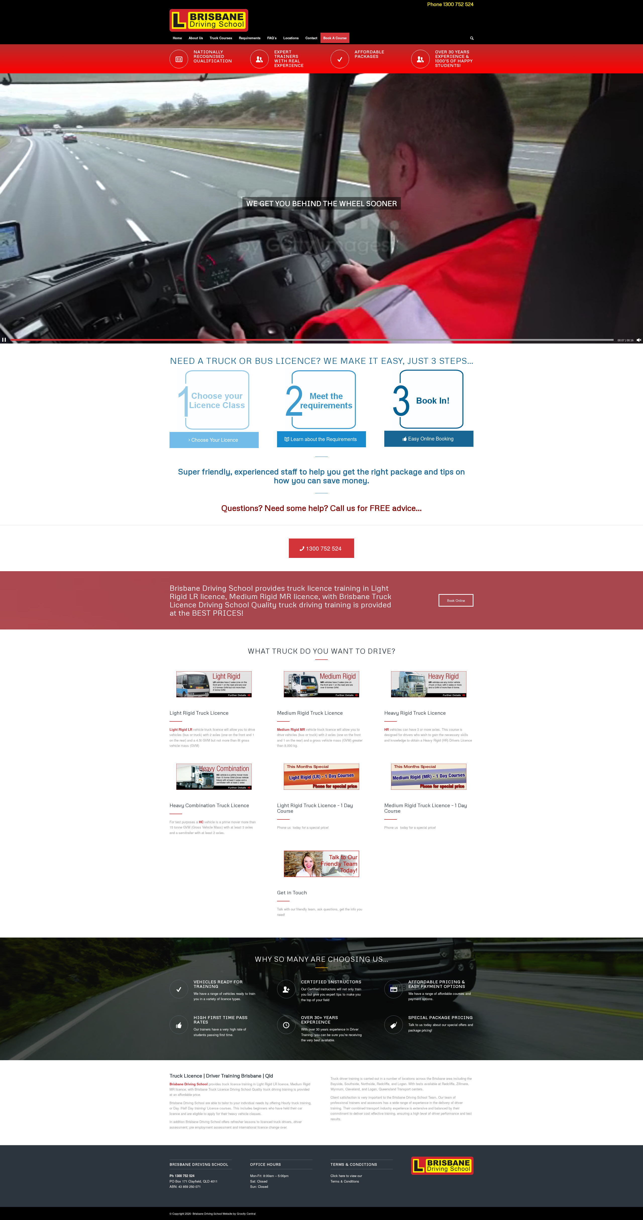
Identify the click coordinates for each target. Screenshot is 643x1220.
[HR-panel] (428, 684)
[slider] (312, 340)
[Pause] (4, 340)
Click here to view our (346, 1175)
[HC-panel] (214, 777)
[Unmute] (638, 340)
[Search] (470, 38)
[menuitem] (177, 38)
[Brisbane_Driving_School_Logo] (209, 20)
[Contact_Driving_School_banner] (321, 864)
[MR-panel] (321, 684)
